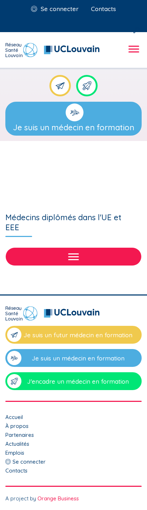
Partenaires (19, 434)
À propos (17, 426)
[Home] (52, 50)
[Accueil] (73, 316)
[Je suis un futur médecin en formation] (60, 86)
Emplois (14, 452)
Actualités (17, 443)
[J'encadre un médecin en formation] (87, 86)
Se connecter (59, 8)
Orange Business (58, 498)
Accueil (14, 417)
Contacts (103, 8)
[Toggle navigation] (133, 55)
